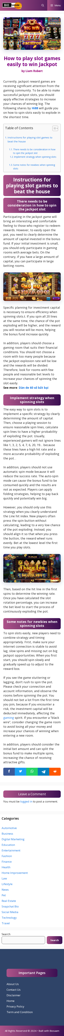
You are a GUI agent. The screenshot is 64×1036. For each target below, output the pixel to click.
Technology (9, 917)
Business (7, 833)
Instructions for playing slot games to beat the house (30, 139)
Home (10, 1001)
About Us (13, 984)
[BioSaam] (12, 5)
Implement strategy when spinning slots (35, 156)
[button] (42, 5)
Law (4, 878)
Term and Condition (20, 1012)
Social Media (10, 912)
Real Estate (9, 901)
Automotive (9, 828)
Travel (6, 923)
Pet (4, 895)
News (5, 889)
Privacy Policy (15, 1006)
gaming (8, 718)
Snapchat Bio (10, 906)
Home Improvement (15, 873)
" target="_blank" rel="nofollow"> (32, 772)
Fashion (7, 856)
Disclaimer (14, 995)
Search (6, 934)
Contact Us (14, 990)
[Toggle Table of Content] (53, 128)
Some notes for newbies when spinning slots (34, 166)
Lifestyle (7, 884)
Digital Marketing (13, 839)
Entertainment (11, 850)
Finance (7, 861)
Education (8, 845)
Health (6, 867)
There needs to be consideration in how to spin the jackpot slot (34, 151)
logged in (26, 801)
